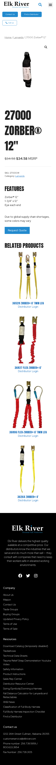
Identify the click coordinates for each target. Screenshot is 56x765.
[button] (40, 5)
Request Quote (17, 230)
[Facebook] (20, 575)
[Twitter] (28, 575)
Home (8, 37)
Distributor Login (28, 306)
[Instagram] (36, 575)
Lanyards (18, 37)
